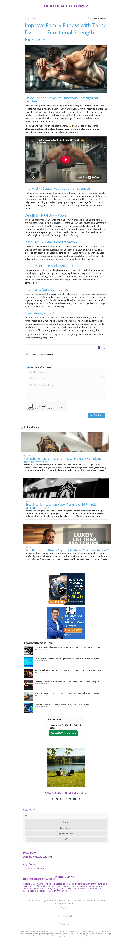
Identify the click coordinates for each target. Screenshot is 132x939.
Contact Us (66, 908)
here (85, 937)
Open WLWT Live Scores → (63, 733)
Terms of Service (66, 916)
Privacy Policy (66, 924)
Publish (97, 415)
